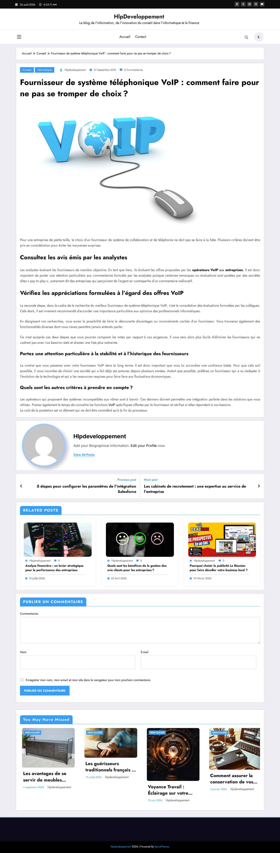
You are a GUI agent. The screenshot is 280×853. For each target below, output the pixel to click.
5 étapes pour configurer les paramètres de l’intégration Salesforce (86, 489)
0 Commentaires (133, 70)
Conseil (27, 70)
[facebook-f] (237, 4)
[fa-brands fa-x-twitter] (243, 4)
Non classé (30, 732)
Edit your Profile (144, 446)
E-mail (144, 652)
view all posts (84, 455)
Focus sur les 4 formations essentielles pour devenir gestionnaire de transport (232, 772)
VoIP (111, 404)
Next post (151, 479)
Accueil (124, 36)
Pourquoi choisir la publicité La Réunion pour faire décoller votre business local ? (219, 568)
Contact (140, 36)
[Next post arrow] (259, 486)
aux (217, 269)
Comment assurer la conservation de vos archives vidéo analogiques (167, 778)
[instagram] (256, 4)
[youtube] (262, 4)
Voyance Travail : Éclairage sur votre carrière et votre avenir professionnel (109, 790)
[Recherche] (246, 37)
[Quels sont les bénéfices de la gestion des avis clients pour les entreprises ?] (140, 539)
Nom (23, 652)
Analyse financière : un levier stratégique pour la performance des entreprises (54, 568)
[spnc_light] (259, 37)
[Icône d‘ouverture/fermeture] (19, 37)
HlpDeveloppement (139, 16)
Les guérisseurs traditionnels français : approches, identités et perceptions (46, 766)
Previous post (127, 479)
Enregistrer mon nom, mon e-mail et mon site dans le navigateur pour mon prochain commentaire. (88, 680)
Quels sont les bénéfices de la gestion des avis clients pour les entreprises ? (136, 568)
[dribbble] (249, 4)
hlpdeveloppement (75, 70)
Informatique (45, 70)
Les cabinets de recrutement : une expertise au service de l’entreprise (195, 489)
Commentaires (29, 613)
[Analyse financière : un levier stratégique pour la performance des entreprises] (58, 539)
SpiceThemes (162, 846)
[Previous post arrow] (21, 486)
